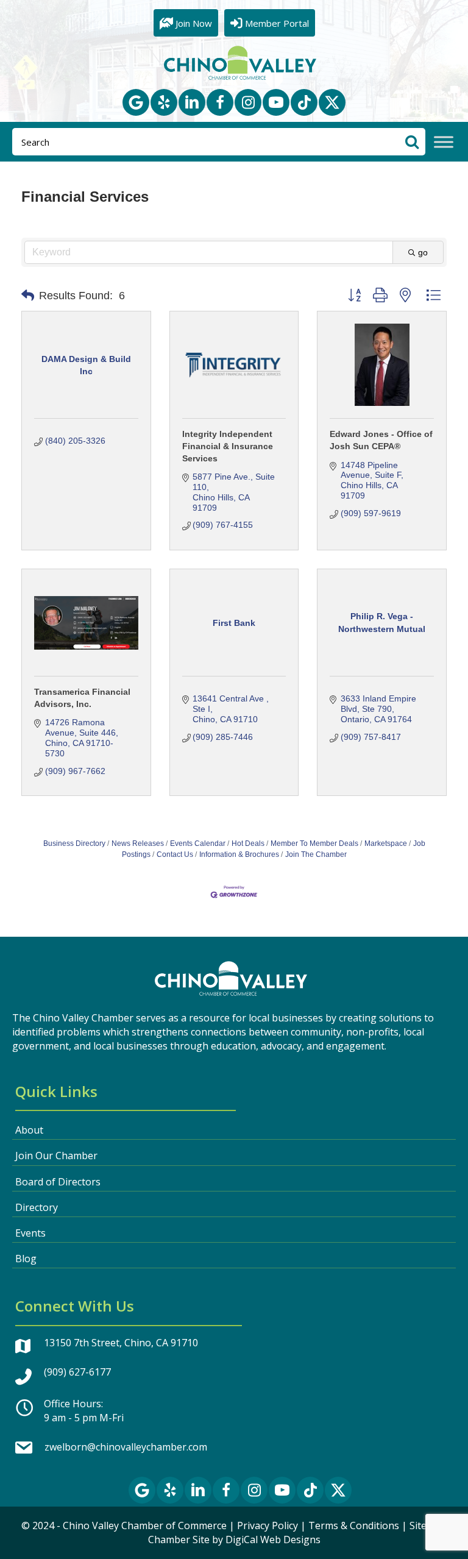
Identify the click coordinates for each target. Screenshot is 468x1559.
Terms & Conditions (353, 1525)
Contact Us (175, 854)
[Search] (411, 141)
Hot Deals (248, 843)
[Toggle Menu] (443, 142)
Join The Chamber (316, 854)
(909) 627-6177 (77, 1372)
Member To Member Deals (314, 843)
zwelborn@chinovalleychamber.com (125, 1447)
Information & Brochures (239, 854)
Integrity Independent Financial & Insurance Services (227, 446)
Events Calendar (197, 843)
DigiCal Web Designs (273, 1539)
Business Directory (74, 843)
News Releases (138, 843)
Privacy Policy (267, 1525)
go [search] (423, 252)
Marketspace (385, 843)
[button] (135, 102)
